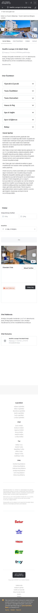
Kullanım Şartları (19, 587)
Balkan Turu (19, 444)
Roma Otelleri (19, 432)
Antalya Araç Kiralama (19, 470)
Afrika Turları (19, 451)
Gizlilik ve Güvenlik (19, 589)
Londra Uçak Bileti (19, 417)
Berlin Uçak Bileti (19, 413)
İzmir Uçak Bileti (19, 415)
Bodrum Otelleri (19, 428)
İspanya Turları (19, 453)
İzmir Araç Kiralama (19, 472)
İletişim (19, 596)
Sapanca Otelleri (19, 430)
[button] (19, 217)
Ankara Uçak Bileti (19, 406)
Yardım (19, 594)
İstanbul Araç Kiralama (19, 464)
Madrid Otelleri (19, 434)
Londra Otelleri (19, 436)
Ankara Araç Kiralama (19, 466)
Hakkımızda (19, 585)
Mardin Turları (19, 447)
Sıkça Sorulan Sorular (19, 592)
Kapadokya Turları (19, 449)
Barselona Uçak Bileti (19, 411)
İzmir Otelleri (19, 425)
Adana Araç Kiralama (19, 475)
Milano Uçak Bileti (19, 408)
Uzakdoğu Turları (19, 455)
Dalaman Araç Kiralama (19, 468)
